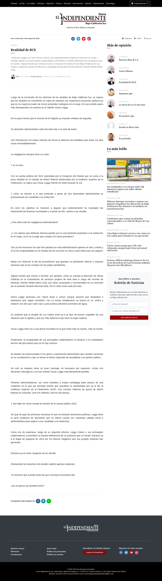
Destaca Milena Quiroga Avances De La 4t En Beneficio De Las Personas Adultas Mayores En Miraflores (128, 262)
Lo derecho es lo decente (132, 105)
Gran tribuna (126, 71)
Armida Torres (124, 90)
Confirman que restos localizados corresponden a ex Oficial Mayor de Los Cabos (128, 221)
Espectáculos (98, 3)
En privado (125, 138)
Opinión (88, 3)
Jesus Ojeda (25, 77)
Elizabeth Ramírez (113, 183)
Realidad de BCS (127, 82)
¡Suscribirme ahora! (129, 317)
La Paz (22, 3)
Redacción (110, 198)
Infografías (128, 38)
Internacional (78, 3)
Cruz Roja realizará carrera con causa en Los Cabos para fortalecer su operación (128, 234)
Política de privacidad (56, 551)
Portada (14, 3)
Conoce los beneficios (94, 552)
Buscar (148, 38)
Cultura (59, 3)
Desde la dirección (129, 127)
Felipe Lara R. (124, 101)
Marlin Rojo (123, 113)
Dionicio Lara (123, 135)
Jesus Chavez (124, 68)
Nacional (67, 3)
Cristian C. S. (123, 124)
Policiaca (40, 3)
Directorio (15, 551)
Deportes (50, 3)
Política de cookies (55, 554)
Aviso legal (51, 548)
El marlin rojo (126, 116)
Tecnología (110, 3)
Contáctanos (16, 554)
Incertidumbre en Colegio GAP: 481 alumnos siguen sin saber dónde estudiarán (125, 189)
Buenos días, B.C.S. (129, 60)
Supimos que (126, 93)
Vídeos (138, 38)
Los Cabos (31, 3)
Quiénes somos (17, 548)
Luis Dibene (123, 57)
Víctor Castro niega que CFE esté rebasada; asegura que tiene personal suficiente (127, 248)
